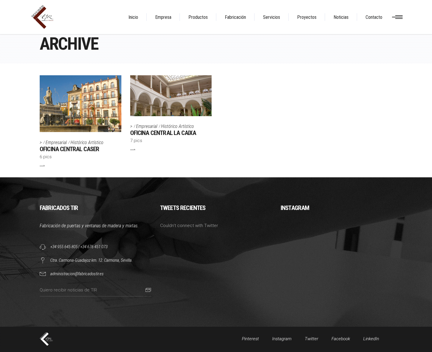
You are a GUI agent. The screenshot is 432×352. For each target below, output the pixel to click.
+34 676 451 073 (94, 246)
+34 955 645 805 (64, 246)
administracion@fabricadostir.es (77, 273)
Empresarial (56, 142)
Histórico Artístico (87, 142)
